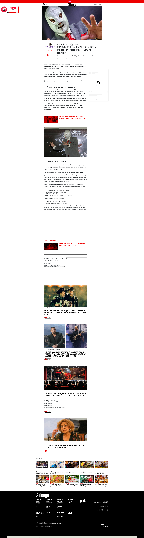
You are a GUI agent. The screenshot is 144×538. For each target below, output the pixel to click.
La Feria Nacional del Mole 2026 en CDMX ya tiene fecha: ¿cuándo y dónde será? (72, 471)
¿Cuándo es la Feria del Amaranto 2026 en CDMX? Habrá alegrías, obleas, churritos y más (56, 486)
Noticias (38, 500)
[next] (83, 142)
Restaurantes (67, 483)
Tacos (58, 503)
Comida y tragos (60, 500)
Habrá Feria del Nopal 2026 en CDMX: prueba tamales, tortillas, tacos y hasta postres (87, 471)
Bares (58, 505)
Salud (37, 506)
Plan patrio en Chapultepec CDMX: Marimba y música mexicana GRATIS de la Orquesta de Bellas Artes (86, 486)
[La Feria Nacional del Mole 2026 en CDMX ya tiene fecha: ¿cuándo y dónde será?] (72, 464)
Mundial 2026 (60, 516)
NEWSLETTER (52, 4)
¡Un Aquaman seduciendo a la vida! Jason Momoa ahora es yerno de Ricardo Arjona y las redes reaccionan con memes (65, 354)
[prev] (47, 142)
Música (81, 483)
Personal (37, 515)
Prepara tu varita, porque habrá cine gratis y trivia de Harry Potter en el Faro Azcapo (65, 395)
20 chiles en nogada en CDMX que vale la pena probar (72, 485)
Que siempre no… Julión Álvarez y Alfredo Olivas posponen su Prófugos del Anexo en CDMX (65, 312)
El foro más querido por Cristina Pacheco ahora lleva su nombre (64, 447)
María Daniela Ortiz (51, 46)
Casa (37, 517)
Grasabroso (59, 506)
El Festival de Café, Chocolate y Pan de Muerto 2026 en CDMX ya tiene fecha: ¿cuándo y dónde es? (101, 471)
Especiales (60, 512)
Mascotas (48, 509)
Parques (48, 506)
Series (69, 502)
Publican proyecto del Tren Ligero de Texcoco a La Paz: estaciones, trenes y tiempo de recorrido (56, 471)
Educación (50, 50)
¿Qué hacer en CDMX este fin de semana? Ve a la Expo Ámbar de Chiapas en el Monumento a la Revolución (101, 486)
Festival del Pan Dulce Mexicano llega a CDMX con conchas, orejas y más (42, 485)
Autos (37, 516)
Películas (70, 501)
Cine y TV (70, 500)
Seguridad (38, 503)
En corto (48, 513)
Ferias (37, 483)
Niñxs (47, 507)
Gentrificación (60, 513)
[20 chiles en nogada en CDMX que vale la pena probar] (72, 479)
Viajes (48, 512)
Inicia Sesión (99, 4)
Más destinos (49, 515)
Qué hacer (52, 483)
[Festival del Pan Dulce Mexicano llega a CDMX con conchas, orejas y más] (42, 479)
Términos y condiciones (103, 505)
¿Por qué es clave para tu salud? (72, 244)
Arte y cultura (49, 502)
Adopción (59, 515)
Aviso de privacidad (104, 506)
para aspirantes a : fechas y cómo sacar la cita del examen (72, 118)
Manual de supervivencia (40, 513)
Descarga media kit (104, 499)
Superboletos (62, 266)
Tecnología (38, 505)
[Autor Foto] (50, 44)
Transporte (38, 501)
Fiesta (58, 509)
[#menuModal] (44, 4)
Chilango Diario (71, 513)
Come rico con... (60, 507)
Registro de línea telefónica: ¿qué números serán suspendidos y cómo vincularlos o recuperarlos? (42, 471)
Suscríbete (106, 501)
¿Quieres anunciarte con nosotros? (101, 502)
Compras (48, 503)
